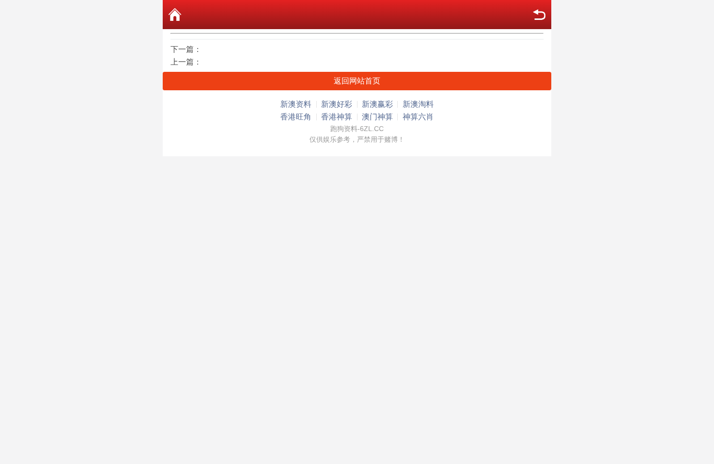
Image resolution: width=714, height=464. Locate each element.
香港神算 (336, 117)
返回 (539, 14)
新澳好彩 (336, 104)
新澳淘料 (418, 104)
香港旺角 (295, 117)
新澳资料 (295, 104)
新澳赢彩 (377, 104)
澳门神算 (377, 117)
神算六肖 (418, 117)
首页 (175, 14)
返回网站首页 (357, 81)
